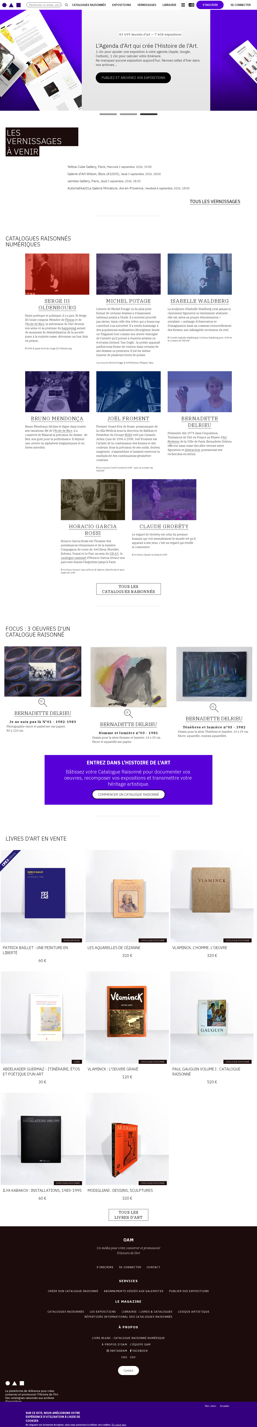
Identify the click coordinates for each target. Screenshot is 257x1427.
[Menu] (183, 5)
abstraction (192, 450)
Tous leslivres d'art (128, 1215)
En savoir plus (119, 1425)
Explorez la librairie (166, 70)
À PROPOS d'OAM (114, 1344)
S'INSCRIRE (105, 1267)
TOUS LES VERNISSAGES (215, 201)
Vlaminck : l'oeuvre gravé (113, 1068)
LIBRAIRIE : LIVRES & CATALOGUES (147, 1311)
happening (69, 328)
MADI (128, 435)
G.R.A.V (114, 553)
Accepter (224, 1406)
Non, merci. (211, 1406)
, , (109, 166)
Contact (128, 1370)
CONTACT (153, 1267)
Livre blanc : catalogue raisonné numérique (128, 1338)
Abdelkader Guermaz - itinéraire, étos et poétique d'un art (41, 1071)
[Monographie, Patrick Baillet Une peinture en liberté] (42, 896)
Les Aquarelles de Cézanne (114, 947)
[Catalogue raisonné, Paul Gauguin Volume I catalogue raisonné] (212, 1017)
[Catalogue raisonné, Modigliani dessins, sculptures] (127, 1139)
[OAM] (11, 5)
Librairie (169, 5)
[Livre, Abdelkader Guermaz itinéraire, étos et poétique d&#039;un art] (42, 1017)
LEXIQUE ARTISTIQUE (193, 1311)
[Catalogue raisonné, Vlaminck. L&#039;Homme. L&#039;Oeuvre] (212, 896)
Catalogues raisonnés (89, 5)
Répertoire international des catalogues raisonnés (128, 1316)
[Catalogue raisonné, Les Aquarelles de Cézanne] (127, 896)
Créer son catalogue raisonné (73, 1291)
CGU (124, 1357)
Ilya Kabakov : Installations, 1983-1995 (42, 1190)
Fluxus (69, 320)
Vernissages (146, 5)
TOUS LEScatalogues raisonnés (128, 589)
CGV (132, 1357)
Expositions (121, 5)
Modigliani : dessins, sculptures (120, 1190)
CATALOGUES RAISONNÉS (66, 1311)
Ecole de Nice (35, 324)
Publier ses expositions (189, 1291)
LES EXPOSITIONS (103, 1311)
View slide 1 (108, 114)
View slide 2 (128, 114)
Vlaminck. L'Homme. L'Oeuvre (199, 947)
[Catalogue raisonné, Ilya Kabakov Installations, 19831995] (42, 1139)
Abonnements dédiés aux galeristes (133, 1291)
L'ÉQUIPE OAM (140, 1344)
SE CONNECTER (130, 1267)
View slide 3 (149, 114)
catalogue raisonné (73, 558)
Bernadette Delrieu (42, 713)
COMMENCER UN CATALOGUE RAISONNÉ (128, 794)
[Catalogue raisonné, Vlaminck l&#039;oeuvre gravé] (127, 1017)
